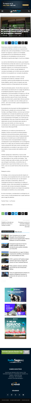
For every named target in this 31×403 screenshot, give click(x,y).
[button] (2, 11)
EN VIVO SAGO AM (25, 400)
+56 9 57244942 (18, 376)
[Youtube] (23, 394)
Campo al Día (4, 276)
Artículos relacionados (7, 231)
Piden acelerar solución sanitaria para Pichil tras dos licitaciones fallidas (18, 267)
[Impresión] (22, 42)
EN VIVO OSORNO (5, 400)
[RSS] (15, 394)
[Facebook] (6, 42)
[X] (9, 42)
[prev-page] (2, 281)
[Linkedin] (12, 42)
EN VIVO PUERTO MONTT (15, 400)
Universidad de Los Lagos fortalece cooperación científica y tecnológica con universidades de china (19, 253)
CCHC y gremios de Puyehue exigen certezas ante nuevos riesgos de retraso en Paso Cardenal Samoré (19, 260)
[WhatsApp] (2, 42)
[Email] (19, 42)
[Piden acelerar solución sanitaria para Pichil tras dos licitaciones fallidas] (5, 267)
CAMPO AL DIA (4, 255)
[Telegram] (16, 42)
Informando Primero (9, 27)
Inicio (2, 14)
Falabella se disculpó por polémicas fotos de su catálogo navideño (7, 224)
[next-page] (5, 281)
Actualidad (6, 14)
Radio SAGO (5, 35)
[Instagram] (11, 394)
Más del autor (18, 231)
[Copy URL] (26, 42)
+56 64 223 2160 (18, 375)
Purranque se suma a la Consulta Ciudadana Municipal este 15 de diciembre (24, 224)
